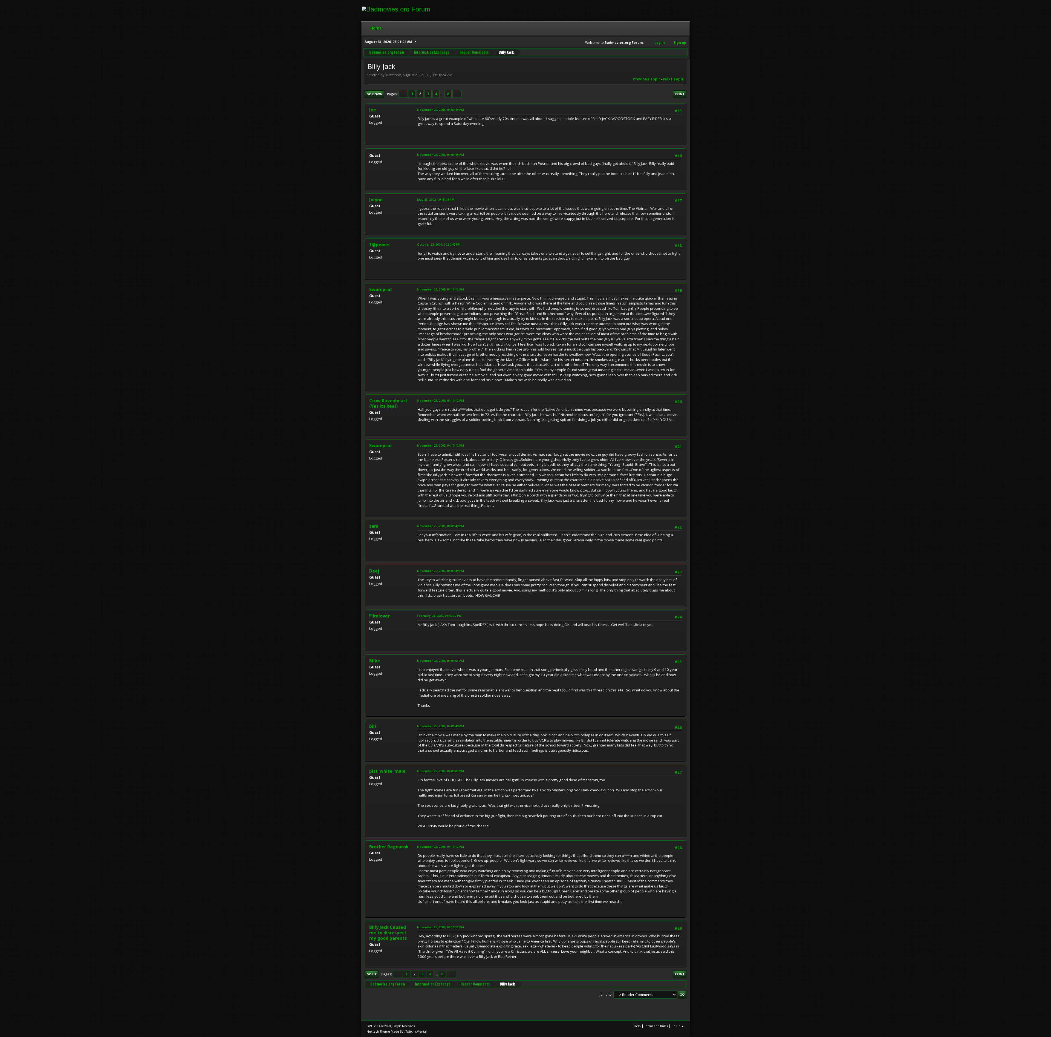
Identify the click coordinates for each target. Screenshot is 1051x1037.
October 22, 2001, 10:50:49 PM (439, 244)
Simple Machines (403, 1026)
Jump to (606, 994)
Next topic (673, 79)
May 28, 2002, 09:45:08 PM (435, 199)
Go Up (371, 974)
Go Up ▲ (677, 1026)
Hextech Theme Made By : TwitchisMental (397, 1031)
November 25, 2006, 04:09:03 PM (440, 661)
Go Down (374, 94)
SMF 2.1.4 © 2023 (379, 1026)
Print (680, 94)
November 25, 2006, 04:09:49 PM (440, 110)
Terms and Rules (656, 1026)
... (442, 93)
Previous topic (646, 79)
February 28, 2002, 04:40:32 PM (439, 616)
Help (637, 1026)
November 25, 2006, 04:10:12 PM (440, 289)
